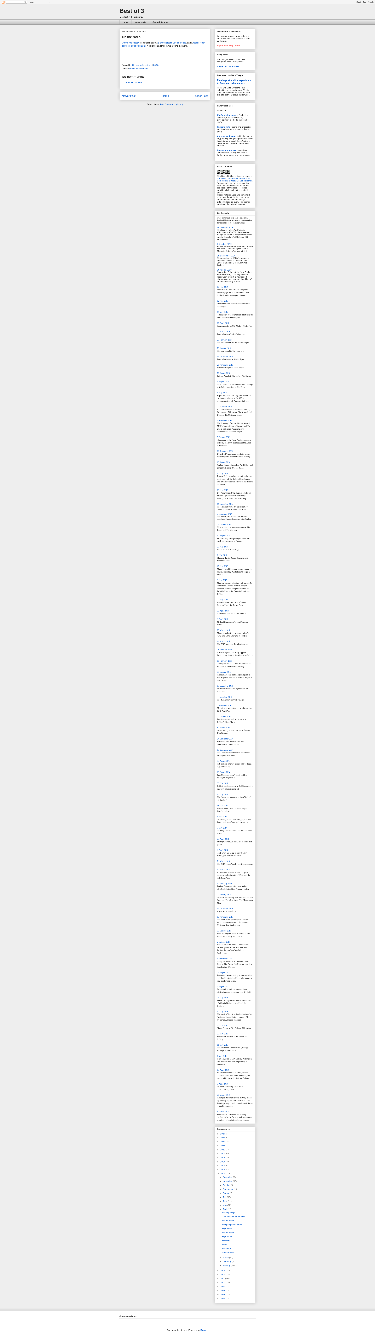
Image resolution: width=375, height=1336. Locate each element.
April (225, 1209)
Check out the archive (228, 66)
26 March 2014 (223, 861)
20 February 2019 (224, 339)
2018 (223, 1157)
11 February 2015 (224, 660)
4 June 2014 (222, 816)
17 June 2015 (222, 566)
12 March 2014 (223, 869)
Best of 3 (132, 11)
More (224, 1244)
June (225, 1201)
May (225, 1205)
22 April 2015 (223, 610)
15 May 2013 (222, 1044)
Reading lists (223, 127)
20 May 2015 (222, 599)
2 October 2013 (223, 941)
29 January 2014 (224, 894)
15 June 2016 (222, 490)
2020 (223, 1150)
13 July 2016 (222, 473)
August (226, 1193)
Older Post (201, 95)
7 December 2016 (224, 406)
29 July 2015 (222, 546)
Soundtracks (228, 1252)
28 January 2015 (224, 671)
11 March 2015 (223, 641)
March (226, 1257)
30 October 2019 (225, 227)
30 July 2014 (222, 783)
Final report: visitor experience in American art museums (234, 81)
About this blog (160, 22)
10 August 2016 (223, 462)
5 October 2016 (223, 437)
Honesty (226, 1240)
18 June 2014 (222, 805)
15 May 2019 (222, 311)
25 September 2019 (226, 256)
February (227, 1261)
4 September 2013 (224, 958)
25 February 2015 (224, 649)
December (228, 1177)
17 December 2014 (225, 685)
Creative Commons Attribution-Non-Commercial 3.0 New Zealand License (234, 179)
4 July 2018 (222, 392)
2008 (223, 1290)
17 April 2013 (223, 1069)
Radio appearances (138, 68)
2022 (223, 1141)
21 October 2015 (224, 524)
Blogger (204, 1330)
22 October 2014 (224, 716)
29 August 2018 (223, 373)
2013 (223, 1271)
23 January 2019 (224, 348)
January (227, 1265)
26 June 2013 (222, 1025)
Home (125, 22)
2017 (223, 1162)
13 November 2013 (225, 916)
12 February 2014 (224, 883)
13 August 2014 (223, 772)
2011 (222, 1278)
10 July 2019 (222, 286)
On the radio (228, 1220)
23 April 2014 (223, 838)
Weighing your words (232, 1224)
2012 (223, 1274)
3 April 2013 (222, 1083)
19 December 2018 (225, 356)
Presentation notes (226, 150)
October (227, 1185)
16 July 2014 (222, 794)
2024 (223, 1134)
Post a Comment (134, 82)
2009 (223, 1286)
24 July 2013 (222, 997)
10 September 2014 (225, 749)
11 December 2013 (225, 908)
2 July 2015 (222, 555)
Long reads (140, 22)
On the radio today (130, 42)
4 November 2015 (224, 514)
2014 (223, 1173)
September (228, 1189)
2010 (223, 1283)
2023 (223, 1138)
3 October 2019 (224, 244)
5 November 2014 (224, 705)
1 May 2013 (222, 1056)
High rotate (227, 1228)
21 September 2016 (225, 451)
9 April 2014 (222, 850)
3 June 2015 (222, 580)
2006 (223, 1298)
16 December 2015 (225, 504)
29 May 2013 (222, 1033)
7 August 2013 (223, 986)
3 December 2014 (224, 697)
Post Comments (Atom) (171, 104)
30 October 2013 (224, 930)
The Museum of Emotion (233, 1216)
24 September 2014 (225, 738)
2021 (223, 1145)
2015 (223, 1169)
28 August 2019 (224, 270)
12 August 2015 (223, 535)
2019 (223, 1153)
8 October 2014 (223, 727)
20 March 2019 (223, 331)
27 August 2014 (223, 761)
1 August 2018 (223, 381)
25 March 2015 (223, 630)
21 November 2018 (225, 364)
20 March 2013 (223, 1094)
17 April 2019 (223, 323)
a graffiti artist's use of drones (172, 42)
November (228, 1181)
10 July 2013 (222, 1011)
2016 (223, 1165)
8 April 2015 (222, 619)
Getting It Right (229, 1212)
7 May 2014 (222, 827)
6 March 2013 (223, 1111)
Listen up (226, 1248)
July (225, 1197)
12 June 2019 (222, 300)
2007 (223, 1294)
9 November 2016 (224, 420)
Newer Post (128, 95)
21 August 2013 (223, 972)
